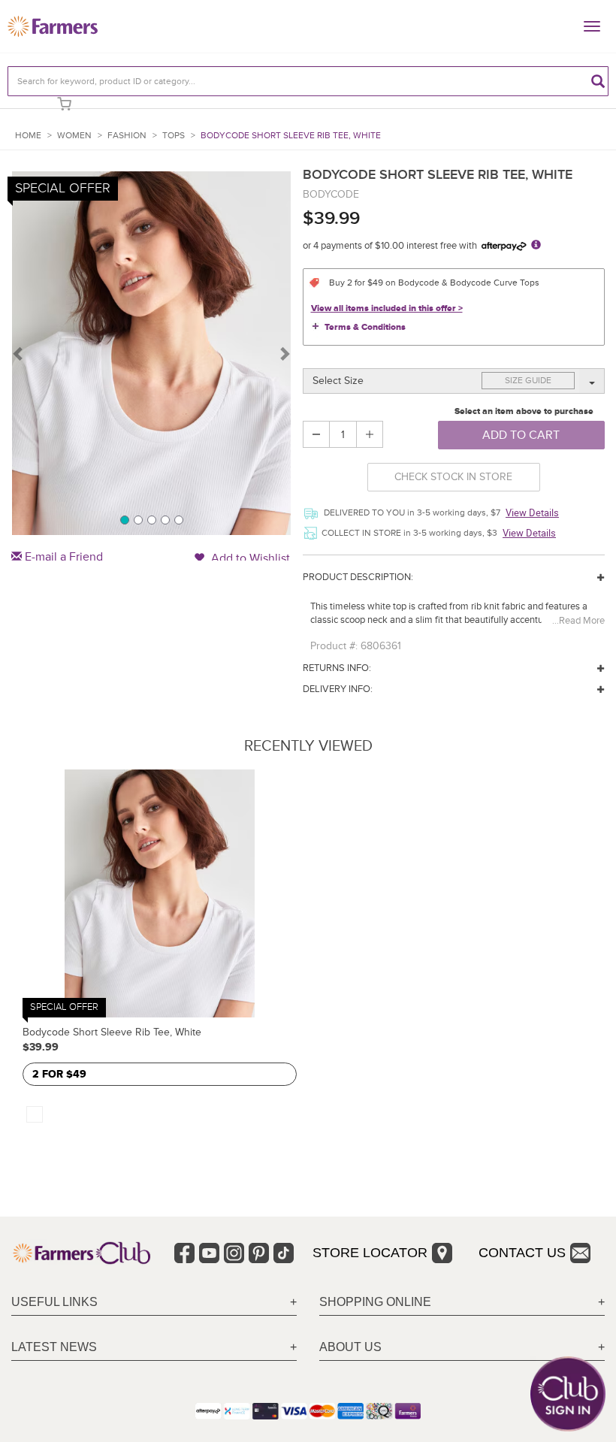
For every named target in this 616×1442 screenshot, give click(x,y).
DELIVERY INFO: (338, 689)
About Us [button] (350, 1347)
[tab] (154, 1302)
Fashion (126, 135)
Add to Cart (521, 435)
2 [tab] (137, 519)
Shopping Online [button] (375, 1301)
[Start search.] (597, 81)
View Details (532, 512)
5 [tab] (178, 519)
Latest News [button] (54, 1347)
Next (283, 353)
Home (28, 135)
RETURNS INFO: (337, 668)
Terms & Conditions (365, 327)
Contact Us (522, 1252)
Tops (173, 135)
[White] (35, 1114)
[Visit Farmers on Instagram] (234, 1253)
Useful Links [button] (54, 1301)
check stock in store (453, 476)
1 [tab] (124, 519)
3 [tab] (151, 519)
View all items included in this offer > (387, 308)
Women (74, 135)
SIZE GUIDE (528, 380)
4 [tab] (164, 519)
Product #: (334, 645)
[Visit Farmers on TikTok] (283, 1253)
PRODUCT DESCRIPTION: (358, 577)
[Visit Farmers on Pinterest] (259, 1253)
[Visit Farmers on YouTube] (209, 1253)
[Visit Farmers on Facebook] (184, 1253)
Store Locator (370, 1252)
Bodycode (331, 194)
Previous (18, 353)
